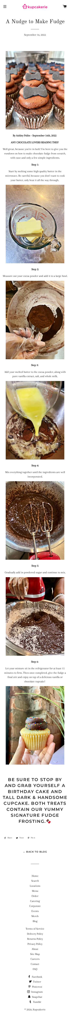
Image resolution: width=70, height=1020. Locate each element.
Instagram (37, 991)
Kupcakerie (39, 1009)
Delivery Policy (35, 933)
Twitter (36, 981)
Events (35, 911)
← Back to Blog (35, 851)
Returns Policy (35, 938)
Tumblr (36, 1001)
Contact (35, 964)
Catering (35, 901)
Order (35, 896)
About (35, 949)
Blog (35, 921)
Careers (35, 958)
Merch (35, 916)
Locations (35, 885)
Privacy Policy (35, 943)
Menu (35, 890)
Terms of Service (35, 928)
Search (35, 880)
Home (35, 875)
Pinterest (36, 986)
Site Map (35, 954)
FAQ (35, 969)
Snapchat (36, 996)
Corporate (35, 906)
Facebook (36, 976)
